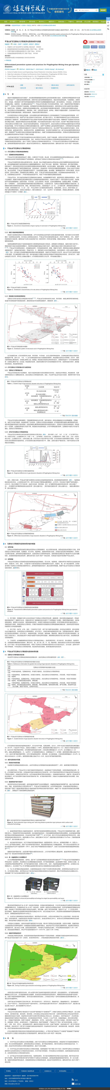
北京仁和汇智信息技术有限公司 (53, 1088)
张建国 (7, 44)
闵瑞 (14, 44)
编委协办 (51, 21)
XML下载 (101, 47)
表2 (59, 657)
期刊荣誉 (22, 21)
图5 (70, 480)
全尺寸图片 (69, 228)
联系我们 (96, 21)
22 (40, 834)
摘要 (21, 85)
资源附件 (54, 88)
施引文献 (39, 88)
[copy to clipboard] (66, 36)
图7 (62, 657)
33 (50, 1011)
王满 (19, 44)
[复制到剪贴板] (15, 31)
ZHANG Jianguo (10, 69)
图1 (25, 192)
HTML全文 (39, 85)
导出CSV (68, 415)
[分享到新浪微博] (108, 25)
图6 (15, 568)
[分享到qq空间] (108, 22)
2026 (23, 25)
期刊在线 (32, 21)
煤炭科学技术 (16, 25)
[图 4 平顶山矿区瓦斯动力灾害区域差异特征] (42, 458)
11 (66, 121)
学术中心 (42, 21)
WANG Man (29, 69)
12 (44, 125)
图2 (7, 252)
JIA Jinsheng (59, 69)
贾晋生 (37, 44)
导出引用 (94, 47)
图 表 (55, 85)
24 (7, 848)
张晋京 (31, 44)
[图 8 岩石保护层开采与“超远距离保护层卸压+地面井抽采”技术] (42, 806)
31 (61, 865)
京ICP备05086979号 (32, 1075)
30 (62, 859)
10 (67, 119)
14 (15, 131)
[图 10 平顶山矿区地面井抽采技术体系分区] (42, 962)
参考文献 (70, 85)
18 (7, 247)
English (103, 21)
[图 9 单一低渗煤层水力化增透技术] (42, 886)
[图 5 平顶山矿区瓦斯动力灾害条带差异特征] (42, 512)
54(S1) (29, 25)
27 (8, 848)
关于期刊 (12, 21)
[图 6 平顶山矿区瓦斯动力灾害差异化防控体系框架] (42, 589)
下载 (100, 42)
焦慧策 (25, 44)
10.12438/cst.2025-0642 (48, 25)
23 (41, 834)
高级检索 (103, 10)
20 (34, 298)
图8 (9, 790)
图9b (30, 920)
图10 (62, 937)
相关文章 (23, 88)
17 (5, 247)
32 (63, 865)
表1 (6, 377)
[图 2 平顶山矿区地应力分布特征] (42, 273)
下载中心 (71, 21)
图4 (44, 434)
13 (60, 127)
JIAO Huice (39, 69)
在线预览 (91, 42)
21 (31, 786)
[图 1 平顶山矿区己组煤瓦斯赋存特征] (42, 209)
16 (62, 158)
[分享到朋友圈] (108, 29)
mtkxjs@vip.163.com (14, 1084)
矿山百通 (87, 21)
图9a (32, 873)
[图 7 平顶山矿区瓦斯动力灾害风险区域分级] (42, 715)
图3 (55, 301)
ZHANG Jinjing (49, 69)
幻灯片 (75, 228)
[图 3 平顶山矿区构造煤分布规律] (42, 325)
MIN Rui (21, 69)
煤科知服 (79, 21)
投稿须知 (61, 21)
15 (60, 158)
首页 (5, 21)
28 (31, 853)
